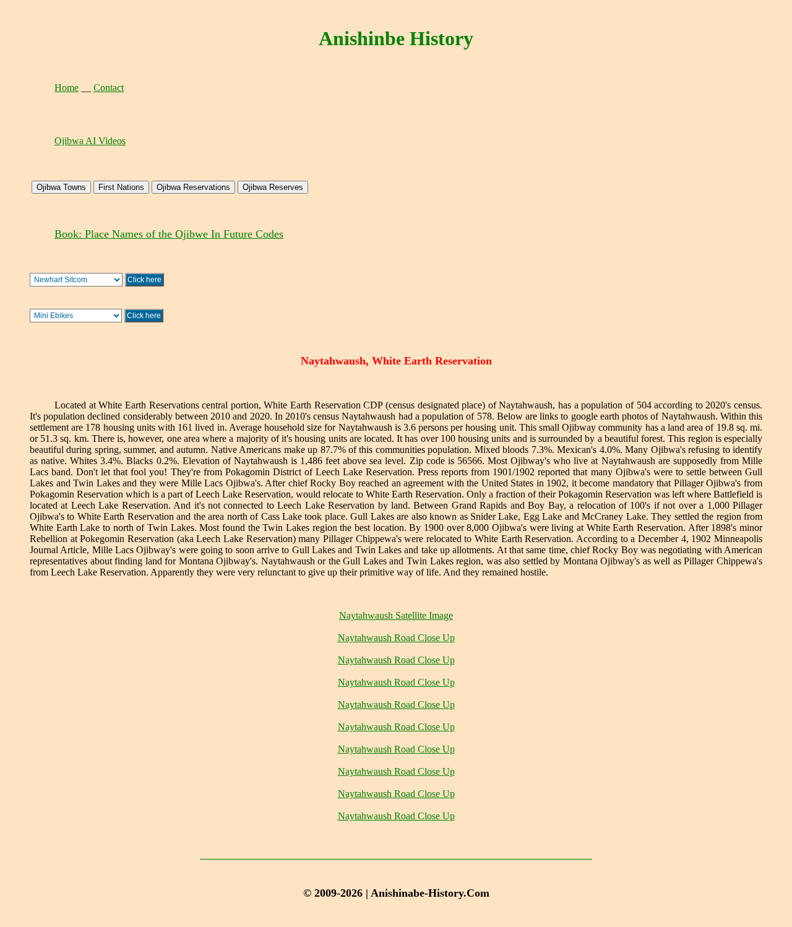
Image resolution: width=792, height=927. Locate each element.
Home (66, 87)
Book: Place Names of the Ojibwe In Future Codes (168, 234)
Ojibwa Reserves (273, 187)
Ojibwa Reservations (193, 187)
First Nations (121, 187)
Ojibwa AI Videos (90, 141)
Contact (108, 87)
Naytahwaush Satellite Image (396, 615)
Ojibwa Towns (61, 187)
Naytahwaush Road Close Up (396, 637)
